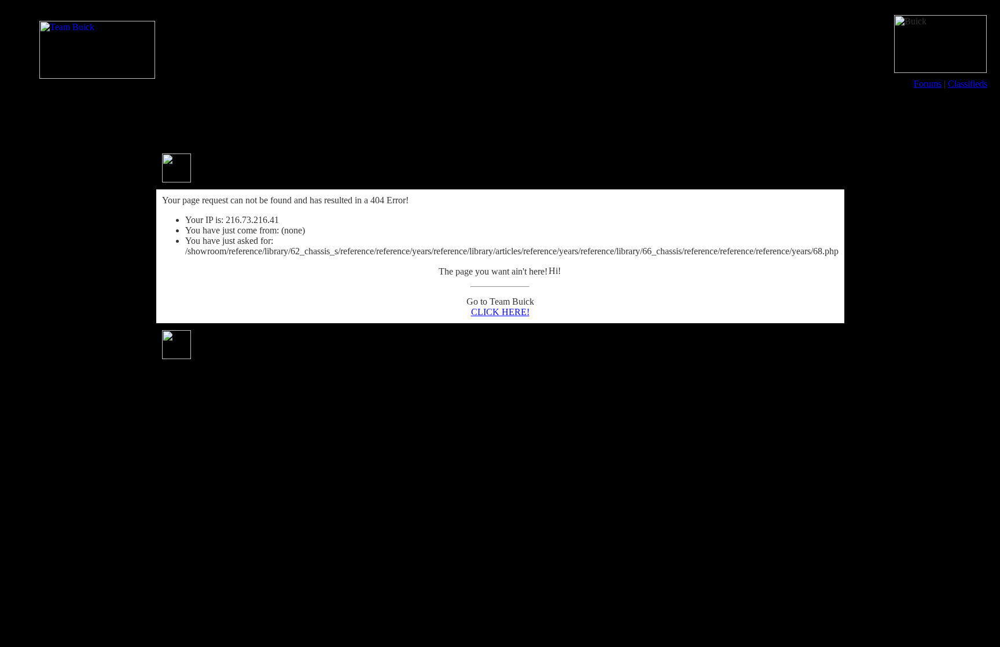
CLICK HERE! (500, 312)
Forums (928, 84)
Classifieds (967, 84)
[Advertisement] (500, 120)
